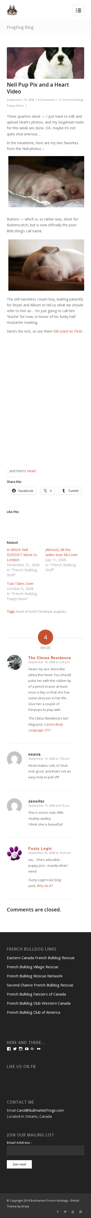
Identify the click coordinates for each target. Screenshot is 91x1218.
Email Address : (19, 1142)
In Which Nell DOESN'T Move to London (22, 554)
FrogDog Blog (20, 27)
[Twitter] (65, 1211)
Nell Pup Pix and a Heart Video (38, 88)
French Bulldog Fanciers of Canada (36, 994)
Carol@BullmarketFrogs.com (40, 1110)
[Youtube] (73, 1211)
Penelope (44, 611)
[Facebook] (57, 1211)
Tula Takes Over (20, 583)
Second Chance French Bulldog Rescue (40, 984)
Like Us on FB (21, 1066)
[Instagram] (80, 1211)
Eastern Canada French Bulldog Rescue (41, 957)
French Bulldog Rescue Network (34, 975)
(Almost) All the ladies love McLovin (62, 552)
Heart (31, 470)
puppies (60, 611)
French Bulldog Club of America (33, 1012)
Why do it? (45, 885)
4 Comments (46, 100)
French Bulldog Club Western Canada (39, 1003)
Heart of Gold (26, 611)
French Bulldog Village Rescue (32, 966)
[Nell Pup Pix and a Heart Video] (45, 63)
